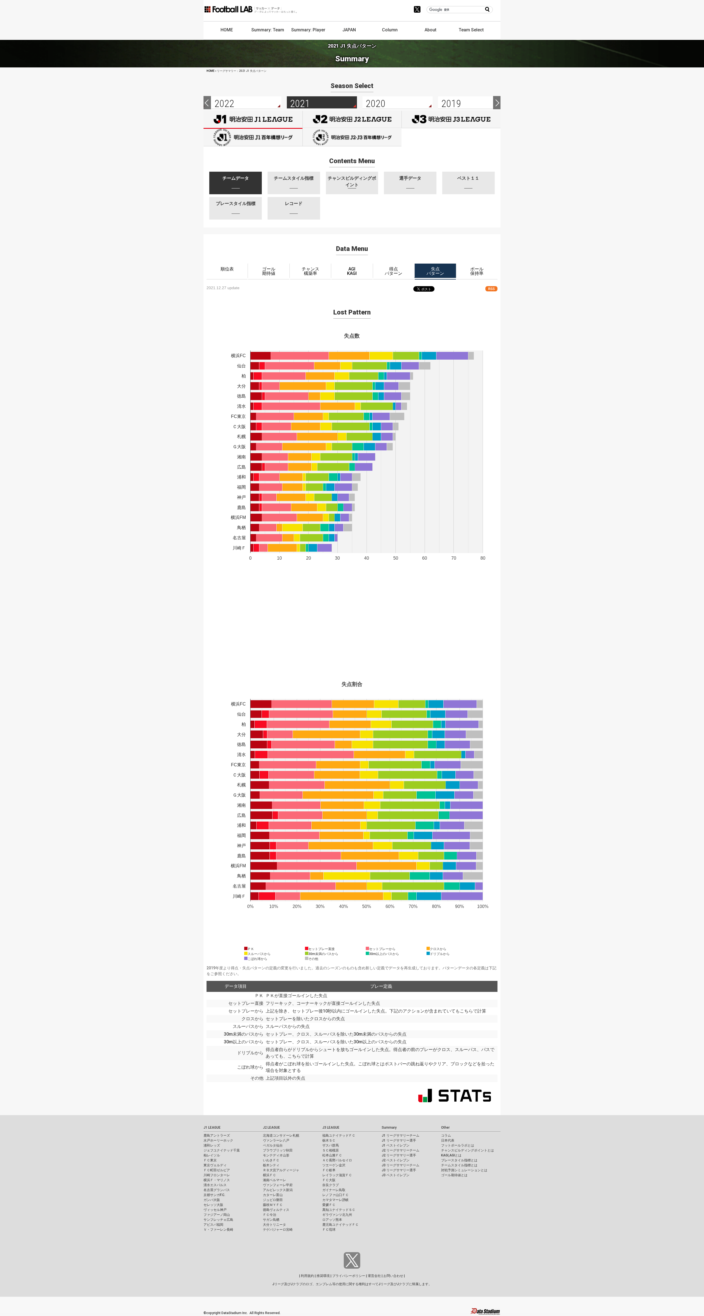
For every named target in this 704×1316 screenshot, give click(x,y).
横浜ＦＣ (269, 1175)
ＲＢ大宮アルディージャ (281, 1170)
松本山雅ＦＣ (332, 1155)
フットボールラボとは (457, 1145)
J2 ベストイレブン (395, 1160)
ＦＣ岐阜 (329, 1170)
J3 (451, 119)
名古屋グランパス (217, 1190)
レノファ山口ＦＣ (335, 1195)
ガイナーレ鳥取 (333, 1190)
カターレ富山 (273, 1195)
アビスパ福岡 (213, 1225)
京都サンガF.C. (214, 1195)
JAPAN (349, 29)
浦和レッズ (212, 1145)
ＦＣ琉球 (329, 1230)
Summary (389, 1127)
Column (390, 29)
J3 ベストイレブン (395, 1175)
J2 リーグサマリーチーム (400, 1150)
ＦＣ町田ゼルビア (217, 1170)
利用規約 (307, 1276)
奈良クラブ (330, 1185)
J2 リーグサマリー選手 (399, 1155)
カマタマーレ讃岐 (335, 1200)
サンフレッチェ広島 (218, 1220)
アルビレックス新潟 (278, 1190)
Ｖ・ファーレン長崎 (218, 1230)
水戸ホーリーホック (218, 1140)
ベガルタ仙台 (273, 1145)
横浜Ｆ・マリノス (217, 1180)
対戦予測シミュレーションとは (464, 1170)
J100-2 (352, 137)
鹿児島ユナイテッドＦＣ (340, 1225)
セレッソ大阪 (213, 1205)
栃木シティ (271, 1165)
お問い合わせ (393, 1276)
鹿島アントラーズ (217, 1135)
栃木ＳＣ (329, 1140)
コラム (446, 1135)
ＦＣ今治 (269, 1215)
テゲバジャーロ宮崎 (278, 1230)
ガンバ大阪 (212, 1200)
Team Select (471, 29)
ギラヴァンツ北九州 (337, 1215)
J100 (253, 137)
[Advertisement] (352, 636)
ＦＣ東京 (210, 1160)
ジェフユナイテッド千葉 (222, 1150)
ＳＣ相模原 (330, 1150)
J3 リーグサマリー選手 (399, 1170)
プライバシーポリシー (348, 1276)
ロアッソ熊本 (332, 1220)
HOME (227, 29)
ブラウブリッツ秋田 (278, 1150)
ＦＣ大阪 (329, 1180)
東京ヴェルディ (215, 1165)
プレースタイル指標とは (459, 1160)
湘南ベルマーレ (274, 1180)
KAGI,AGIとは (451, 1155)
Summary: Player (308, 29)
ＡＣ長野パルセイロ (337, 1160)
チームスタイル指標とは (459, 1165)
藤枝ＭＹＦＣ (273, 1205)
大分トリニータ (274, 1225)
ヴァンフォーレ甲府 (278, 1185)
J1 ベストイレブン (395, 1145)
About (430, 29)
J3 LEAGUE (330, 1127)
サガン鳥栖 (271, 1220)
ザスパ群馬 (330, 1145)
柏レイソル (212, 1155)
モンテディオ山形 (276, 1155)
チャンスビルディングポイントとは (467, 1150)
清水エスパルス (215, 1185)
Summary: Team (267, 29)
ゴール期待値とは (454, 1175)
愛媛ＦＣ (329, 1205)
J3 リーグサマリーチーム (400, 1165)
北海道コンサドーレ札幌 (281, 1135)
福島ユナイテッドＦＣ (338, 1135)
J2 (352, 119)
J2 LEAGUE (271, 1127)
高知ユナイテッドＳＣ (338, 1210)
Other (445, 1127)
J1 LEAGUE (212, 1127)
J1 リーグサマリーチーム (400, 1135)
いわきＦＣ (271, 1160)
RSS (491, 289)
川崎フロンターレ (217, 1175)
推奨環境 (323, 1276)
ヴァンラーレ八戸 (276, 1140)
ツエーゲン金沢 (333, 1165)
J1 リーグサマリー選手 (399, 1140)
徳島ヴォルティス (276, 1210)
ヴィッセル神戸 (215, 1210)
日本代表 (447, 1140)
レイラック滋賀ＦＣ (337, 1175)
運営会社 (374, 1276)
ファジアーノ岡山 (217, 1215)
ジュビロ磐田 (273, 1200)
